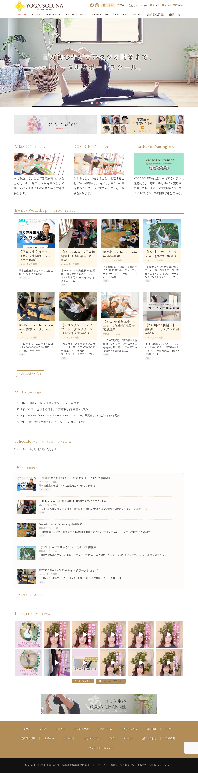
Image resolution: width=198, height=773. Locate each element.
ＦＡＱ (156, 5)
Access (167, 5)
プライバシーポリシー (101, 748)
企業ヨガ (174, 14)
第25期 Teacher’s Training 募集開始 (120, 254)
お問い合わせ (149, 738)
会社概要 (170, 738)
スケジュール (81, 728)
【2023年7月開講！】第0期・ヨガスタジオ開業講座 (162, 329)
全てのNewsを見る (31, 595)
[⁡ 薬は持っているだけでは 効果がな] (113, 662)
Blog (137, 14)
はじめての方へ (139, 5)
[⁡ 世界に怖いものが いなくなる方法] (113, 634)
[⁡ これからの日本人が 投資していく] (169, 634)
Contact (179, 5)
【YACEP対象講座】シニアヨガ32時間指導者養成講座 (120, 326)
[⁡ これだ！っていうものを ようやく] (85, 662)
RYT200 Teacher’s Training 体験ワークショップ (36, 329)
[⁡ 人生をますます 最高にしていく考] (141, 634)
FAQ (112, 738)
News (36, 14)
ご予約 (109, 5)
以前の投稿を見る (31, 373)
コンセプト (69, 738)
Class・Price (76, 14)
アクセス (128, 738)
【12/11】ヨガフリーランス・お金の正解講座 (161, 254)
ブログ (168, 728)
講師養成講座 (155, 14)
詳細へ (64, 285)
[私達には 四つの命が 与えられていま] (169, 662)
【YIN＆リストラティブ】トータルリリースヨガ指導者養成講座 (77, 329)
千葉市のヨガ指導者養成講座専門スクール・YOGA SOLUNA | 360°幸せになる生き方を (96, 765)
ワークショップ (129, 728)
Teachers (120, 14)
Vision (123, 5)
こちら (177, 193)
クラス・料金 (104, 728)
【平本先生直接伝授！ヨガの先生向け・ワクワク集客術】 (35, 256)
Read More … (24, 278)
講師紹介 (152, 728)
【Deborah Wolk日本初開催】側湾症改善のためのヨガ (78, 256)
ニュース (60, 728)
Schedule (53, 14)
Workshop (99, 14)
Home (22, 14)
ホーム (27, 728)
